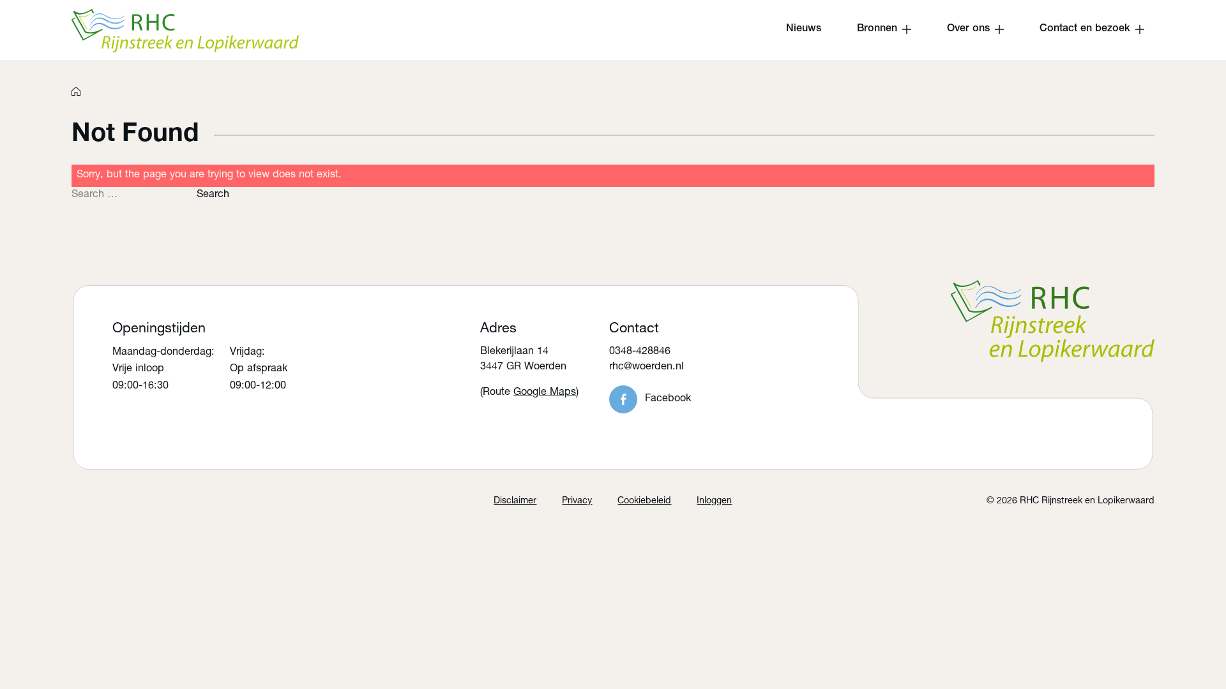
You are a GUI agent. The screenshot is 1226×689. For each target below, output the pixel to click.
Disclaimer (515, 501)
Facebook (668, 399)
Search (213, 194)
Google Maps (544, 392)
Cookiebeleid (644, 501)
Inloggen (714, 501)
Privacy (577, 501)
